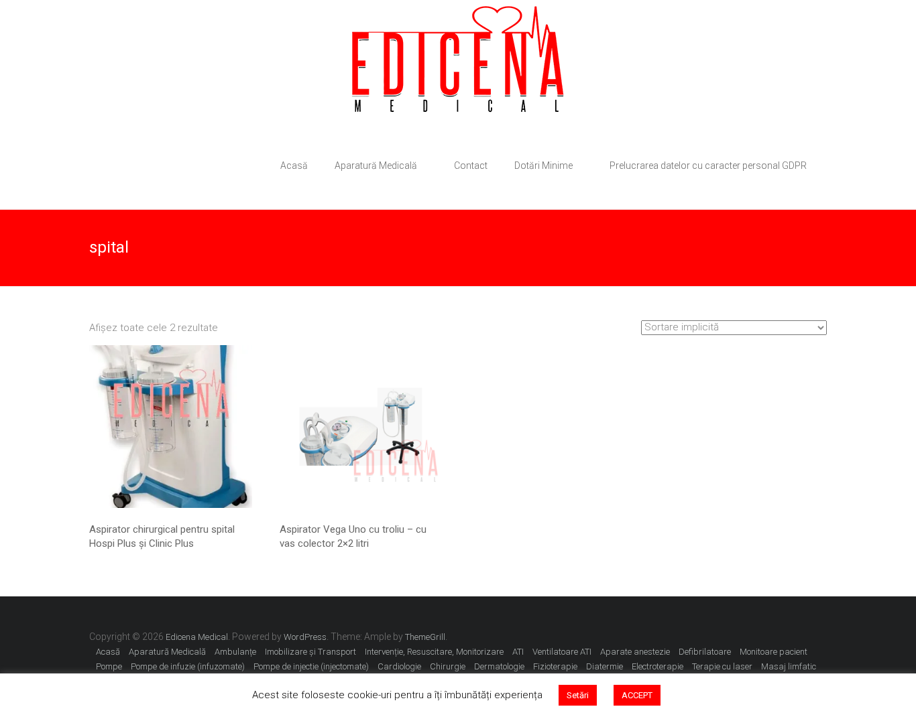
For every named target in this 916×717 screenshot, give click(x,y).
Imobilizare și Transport (310, 652)
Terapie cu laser (722, 666)
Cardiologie (399, 666)
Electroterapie (657, 666)
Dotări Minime (543, 165)
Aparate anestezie (635, 652)
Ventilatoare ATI (561, 652)
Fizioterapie (555, 666)
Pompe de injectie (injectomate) (311, 666)
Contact (471, 165)
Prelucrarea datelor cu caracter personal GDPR (708, 165)
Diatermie (604, 666)
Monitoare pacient (773, 652)
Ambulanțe (235, 652)
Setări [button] (578, 695)
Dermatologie (499, 666)
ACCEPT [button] (637, 695)
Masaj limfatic (788, 666)
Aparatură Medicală (376, 165)
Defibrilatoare (705, 652)
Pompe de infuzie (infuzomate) (188, 666)
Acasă (294, 165)
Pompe (109, 666)
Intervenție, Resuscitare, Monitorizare (434, 652)
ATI (518, 652)
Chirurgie (447, 666)
